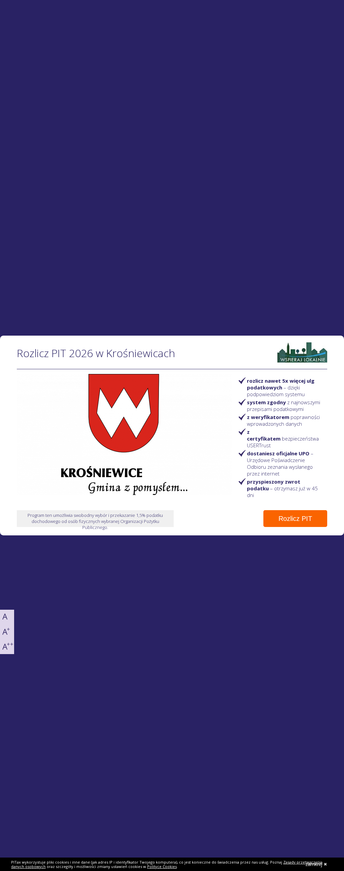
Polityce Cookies (162, 866)
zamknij (313, 864)
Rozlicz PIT (295, 518)
